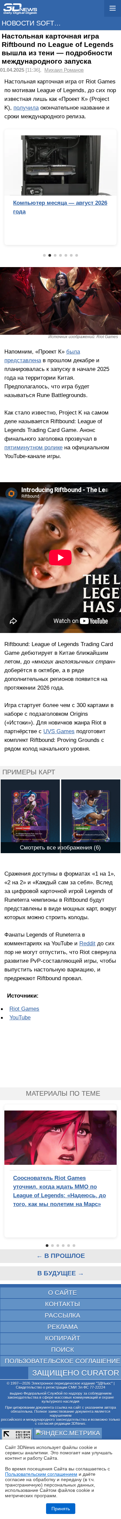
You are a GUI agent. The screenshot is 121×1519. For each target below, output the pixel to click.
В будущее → (60, 1273)
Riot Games (24, 1008)
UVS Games (59, 731)
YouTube (20, 1017)
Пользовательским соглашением (41, 1474)
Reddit (87, 943)
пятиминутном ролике (33, 447)
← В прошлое (60, 1255)
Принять (60, 1508)
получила (26, 107)
